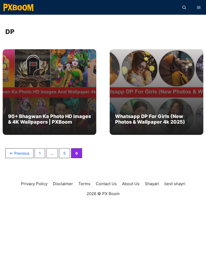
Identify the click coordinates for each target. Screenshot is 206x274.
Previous (19, 153)
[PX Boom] (18, 7)
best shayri (174, 183)
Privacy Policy (34, 183)
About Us (130, 183)
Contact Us (106, 183)
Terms (84, 183)
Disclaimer (63, 183)
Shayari (152, 183)
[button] (184, 7)
